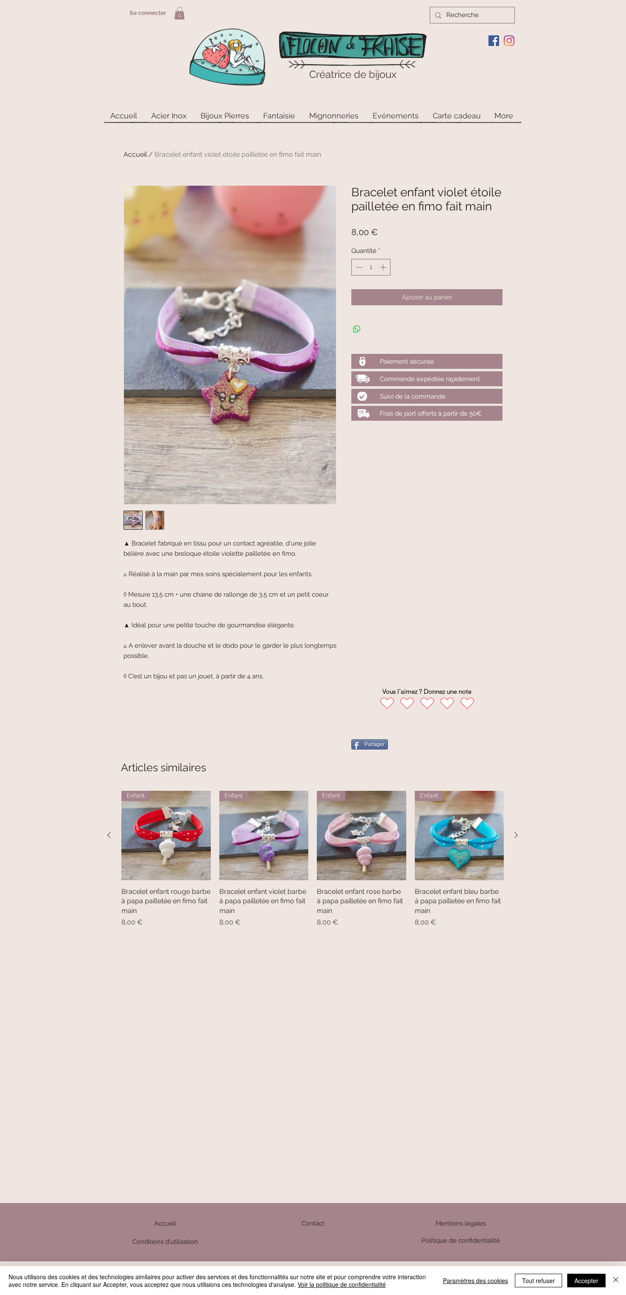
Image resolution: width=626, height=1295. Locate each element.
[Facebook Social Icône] (493, 40)
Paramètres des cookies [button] (475, 1280)
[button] (179, 13)
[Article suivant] (516, 835)
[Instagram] (509, 40)
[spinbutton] (371, 267)
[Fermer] (616, 1280)
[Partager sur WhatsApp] (357, 329)
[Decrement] (358, 267)
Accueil (135, 154)
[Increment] (384, 267)
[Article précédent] (109, 835)
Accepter (586, 1280)
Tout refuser (538, 1280)
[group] (312, 859)
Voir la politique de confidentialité (342, 1284)
